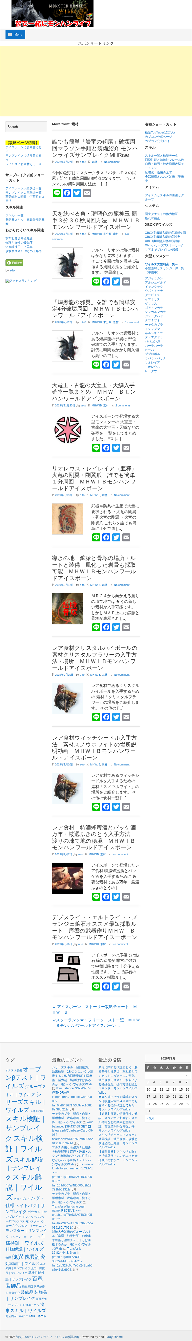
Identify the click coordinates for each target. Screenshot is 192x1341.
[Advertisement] (96, 81)
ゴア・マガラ (154, 308)
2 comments (123, 405)
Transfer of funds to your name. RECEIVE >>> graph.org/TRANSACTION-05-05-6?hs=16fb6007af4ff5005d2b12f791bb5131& (73, 1177)
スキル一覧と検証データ (161, 155)
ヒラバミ (151, 350)
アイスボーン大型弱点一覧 (24, 188)
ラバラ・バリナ (155, 358)
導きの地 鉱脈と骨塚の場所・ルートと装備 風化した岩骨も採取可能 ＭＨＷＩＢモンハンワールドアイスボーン (94, 568)
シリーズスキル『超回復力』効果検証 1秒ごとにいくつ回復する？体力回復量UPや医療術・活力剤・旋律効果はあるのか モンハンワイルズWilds (72, 1076)
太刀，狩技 (38, 1268)
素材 (94, 161)
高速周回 (11, 1316)
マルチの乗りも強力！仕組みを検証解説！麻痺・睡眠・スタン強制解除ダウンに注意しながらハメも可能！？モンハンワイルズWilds (71, 1156)
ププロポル (152, 354)
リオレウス (152, 367)
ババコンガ (152, 341)
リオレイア (152, 362)
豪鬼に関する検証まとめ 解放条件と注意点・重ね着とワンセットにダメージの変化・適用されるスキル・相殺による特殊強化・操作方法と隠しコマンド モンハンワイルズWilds (118, 1080)
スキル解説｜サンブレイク (24, 1169)
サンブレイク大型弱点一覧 (24, 192)
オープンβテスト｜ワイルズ (26, 1077)
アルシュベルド (155, 282)
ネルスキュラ (154, 333)
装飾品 (27, 1292)
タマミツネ (152, 320)
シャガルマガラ (155, 312)
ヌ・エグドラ (154, 337)
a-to (12, 270)
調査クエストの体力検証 (161, 214)
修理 (8, 1257)
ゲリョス (151, 303)
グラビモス (152, 295)
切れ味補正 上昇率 (19, 247)
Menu (18, 34)
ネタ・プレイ (22, 1198)
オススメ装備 (14, 1070)
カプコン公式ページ (158, 136)
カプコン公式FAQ (157, 141)
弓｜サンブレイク (17, 1272)
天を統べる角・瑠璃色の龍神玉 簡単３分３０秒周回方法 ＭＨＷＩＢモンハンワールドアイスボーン (96, 220)
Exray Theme (114, 1337)
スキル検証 (37, 1110)
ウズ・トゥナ (154, 291)
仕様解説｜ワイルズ (25, 1249)
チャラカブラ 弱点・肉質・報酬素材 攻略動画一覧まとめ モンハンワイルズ (71, 1118)
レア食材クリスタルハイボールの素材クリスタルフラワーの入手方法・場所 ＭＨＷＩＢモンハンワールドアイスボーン (95, 658)
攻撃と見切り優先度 (19, 238)
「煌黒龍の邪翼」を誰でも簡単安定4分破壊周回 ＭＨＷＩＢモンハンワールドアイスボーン (95, 309)
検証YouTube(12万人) (160, 132)
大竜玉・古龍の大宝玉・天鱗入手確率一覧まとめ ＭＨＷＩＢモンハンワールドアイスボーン (94, 392)
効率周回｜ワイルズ (22, 1263)
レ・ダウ (151, 371)
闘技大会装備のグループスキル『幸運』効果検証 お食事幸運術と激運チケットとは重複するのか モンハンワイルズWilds (71, 1240)
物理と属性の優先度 (19, 242)
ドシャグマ (152, 329)
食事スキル (32, 1304)
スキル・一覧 (15, 215)
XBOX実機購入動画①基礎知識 (165, 233)
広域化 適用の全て (158, 172)
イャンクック (154, 287)
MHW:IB (97, 233)
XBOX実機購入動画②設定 (162, 237)
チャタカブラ (154, 324)
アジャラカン (154, 278)
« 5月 (150, 1118)
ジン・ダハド (154, 316)
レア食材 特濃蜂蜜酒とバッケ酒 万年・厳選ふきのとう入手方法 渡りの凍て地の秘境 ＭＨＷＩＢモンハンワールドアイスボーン (97, 837)
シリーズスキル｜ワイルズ (26, 1102)
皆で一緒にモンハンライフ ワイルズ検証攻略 (47, 1337)
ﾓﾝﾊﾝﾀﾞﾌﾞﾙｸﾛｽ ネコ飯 (31, 1316)
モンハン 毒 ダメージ (25, 1236)
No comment (112, 161)
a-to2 (83, 161)
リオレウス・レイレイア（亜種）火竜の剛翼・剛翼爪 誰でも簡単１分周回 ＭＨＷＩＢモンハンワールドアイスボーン (94, 478)
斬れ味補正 (152, 218)
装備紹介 (14, 1292)
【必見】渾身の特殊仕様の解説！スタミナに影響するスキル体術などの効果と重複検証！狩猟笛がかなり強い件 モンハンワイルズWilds (118, 1122)
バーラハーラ (154, 345)
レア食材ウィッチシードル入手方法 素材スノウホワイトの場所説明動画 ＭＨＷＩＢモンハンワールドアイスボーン (94, 748)
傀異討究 (35, 1257)
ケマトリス (152, 299)
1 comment (132, 322)
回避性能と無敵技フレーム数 (164, 160)
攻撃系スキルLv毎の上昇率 (24, 251)
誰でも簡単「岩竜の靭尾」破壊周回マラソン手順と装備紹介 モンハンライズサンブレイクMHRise (95, 148)
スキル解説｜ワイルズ (24, 1187)
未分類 (107, 233)
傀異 (18, 1256)
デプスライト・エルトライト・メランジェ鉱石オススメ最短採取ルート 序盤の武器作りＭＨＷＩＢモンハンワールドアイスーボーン (95, 927)
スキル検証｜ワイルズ (24, 1148)
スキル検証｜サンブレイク (26, 1128)
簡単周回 (27, 1286)
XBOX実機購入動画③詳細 (162, 241)
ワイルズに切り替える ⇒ (24, 164)
